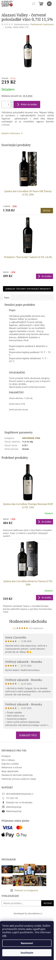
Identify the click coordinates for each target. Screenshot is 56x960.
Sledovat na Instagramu (26, 890)
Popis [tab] (6, 297)
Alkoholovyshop (14, 811)
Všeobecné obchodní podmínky (17, 775)
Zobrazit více (28, 735)
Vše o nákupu (8, 760)
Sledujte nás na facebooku (19, 802)
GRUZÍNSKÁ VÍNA (31, 438)
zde (4, 935)
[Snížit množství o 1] (12, 106)
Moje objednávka (10, 771)
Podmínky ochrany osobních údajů (18, 778)
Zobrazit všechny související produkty (28, 288)
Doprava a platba (10, 763)
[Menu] (49, 4)
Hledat (48, 903)
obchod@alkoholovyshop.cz (19, 793)
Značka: (16, 27)
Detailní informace (10, 133)
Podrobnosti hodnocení (42, 24)
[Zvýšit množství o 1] (12, 102)
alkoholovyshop (13, 806)
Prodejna (5, 756)
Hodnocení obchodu (28, 621)
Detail (47, 210)
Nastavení (27, 943)
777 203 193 (12, 798)
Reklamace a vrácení (11, 767)
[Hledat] (34, 4)
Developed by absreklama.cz (28, 913)
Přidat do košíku (29, 104)
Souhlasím (27, 952)
